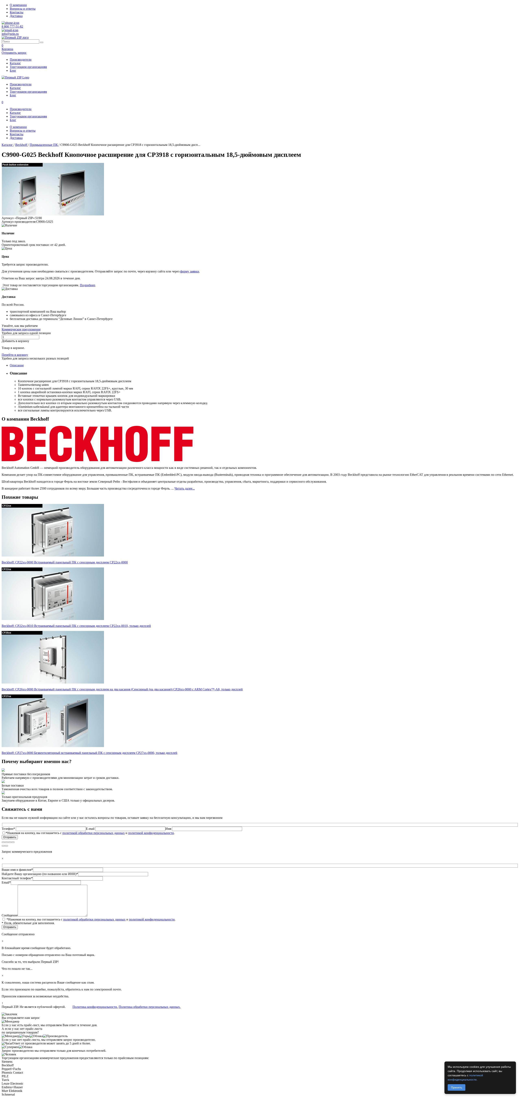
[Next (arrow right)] (6, 845)
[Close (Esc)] (3, 842)
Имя (168, 828)
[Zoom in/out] (13, 842)
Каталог (15, 63)
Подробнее (87, 285)
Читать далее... (184, 488)
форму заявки (189, 271)
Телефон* (9, 828)
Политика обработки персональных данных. (150, 1007)
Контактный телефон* (17, 878)
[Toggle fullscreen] (9, 842)
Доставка (16, 16)
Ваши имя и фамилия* (17, 869)
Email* (6, 882)
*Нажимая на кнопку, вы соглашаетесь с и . (90, 833)
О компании (18, 5)
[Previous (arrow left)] (3, 845)
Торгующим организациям (28, 67)
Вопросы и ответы (23, 8)
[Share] (6, 842)
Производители (20, 59)
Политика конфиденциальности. (95, 1007)
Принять (456, 1087)
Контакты (16, 12)
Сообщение (10, 915)
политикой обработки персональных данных (93, 833)
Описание (17, 365)
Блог (13, 70)
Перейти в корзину (15, 354)
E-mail (90, 828)
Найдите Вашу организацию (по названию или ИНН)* (40, 874)
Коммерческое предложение (21, 329)
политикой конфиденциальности (151, 833)
